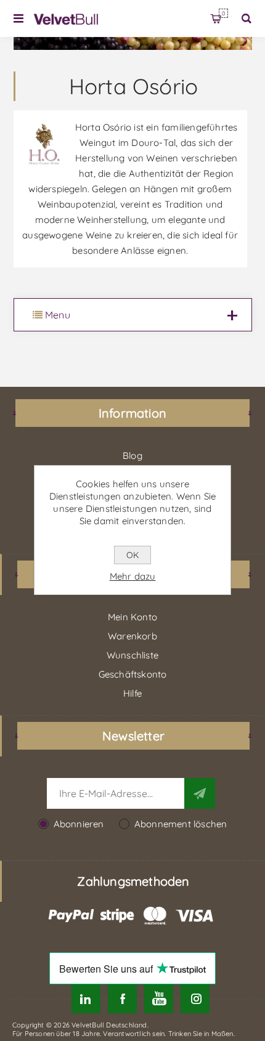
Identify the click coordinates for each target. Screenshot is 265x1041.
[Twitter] (85, 998)
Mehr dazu (133, 576)
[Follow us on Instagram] (195, 998)
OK (132, 555)
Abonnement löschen (180, 824)
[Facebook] (122, 998)
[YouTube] (158, 998)
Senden (199, 793)
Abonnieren (79, 824)
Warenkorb (223, 13)
